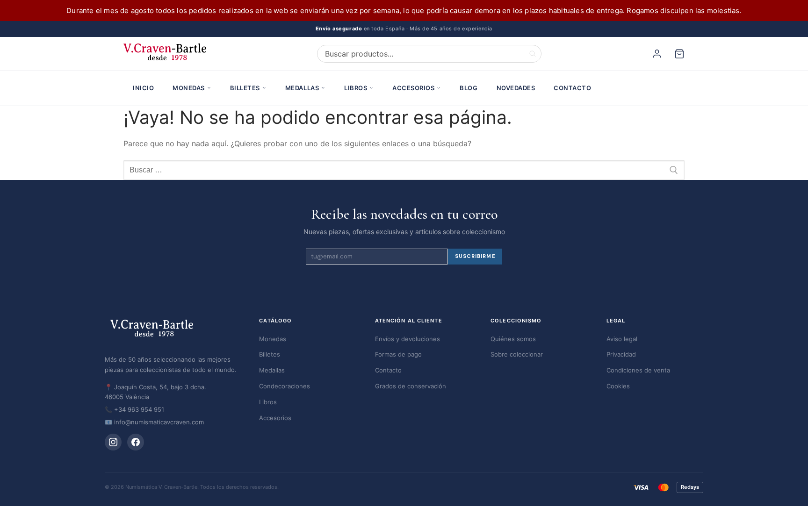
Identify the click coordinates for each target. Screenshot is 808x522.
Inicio (143, 88)
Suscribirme (475, 256)
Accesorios (413, 88)
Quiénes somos (513, 339)
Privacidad (621, 354)
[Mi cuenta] (658, 54)
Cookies (618, 386)
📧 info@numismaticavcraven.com (154, 422)
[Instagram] (113, 442)
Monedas (189, 88)
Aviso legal (621, 339)
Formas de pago (398, 354)
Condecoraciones (284, 386)
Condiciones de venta (638, 370)
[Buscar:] (404, 170)
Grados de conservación (410, 386)
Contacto (572, 88)
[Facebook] (135, 442)
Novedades (516, 88)
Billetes (245, 88)
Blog (468, 88)
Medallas (302, 88)
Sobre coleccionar (517, 354)
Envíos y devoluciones (407, 339)
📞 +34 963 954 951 (134, 409)
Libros (355, 88)
